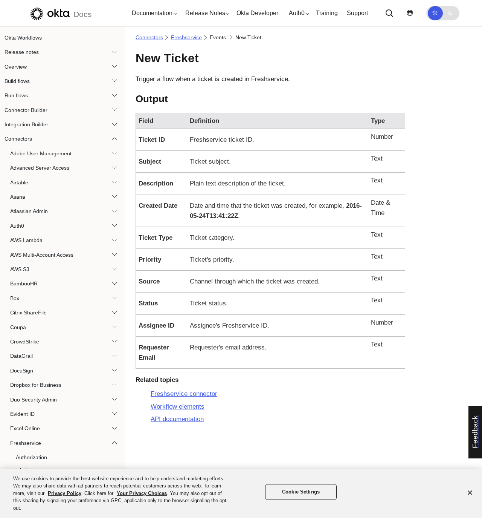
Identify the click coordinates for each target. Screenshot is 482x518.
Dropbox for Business (35, 385)
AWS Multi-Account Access (41, 255)
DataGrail (21, 356)
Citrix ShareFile (28, 313)
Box (14, 298)
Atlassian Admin (29, 211)
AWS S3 (19, 269)
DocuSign (21, 371)
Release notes (22, 52)
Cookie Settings (301, 492)
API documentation (177, 419)
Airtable (19, 182)
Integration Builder (26, 124)
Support (357, 13)
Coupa (18, 327)
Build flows (17, 81)
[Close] (470, 492)
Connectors (18, 139)
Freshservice (25, 443)
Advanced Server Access (39, 168)
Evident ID (22, 414)
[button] (152, 13)
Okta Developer (257, 13)
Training (327, 13)
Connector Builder (26, 110)
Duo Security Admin (33, 400)
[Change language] (410, 13)
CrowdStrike (24, 342)
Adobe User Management (41, 153)
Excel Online (25, 429)
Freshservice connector (184, 393)
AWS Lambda (26, 240)
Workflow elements (177, 406)
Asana (17, 197)
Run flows (16, 96)
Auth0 (17, 226)
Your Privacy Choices (142, 493)
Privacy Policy (64, 493)
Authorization (31, 457)
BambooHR (24, 284)
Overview (16, 67)
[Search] (389, 13)
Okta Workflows (23, 38)
